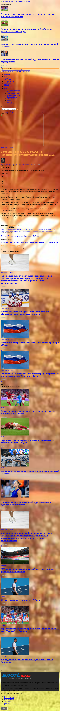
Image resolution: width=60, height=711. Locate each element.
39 (1, 350)
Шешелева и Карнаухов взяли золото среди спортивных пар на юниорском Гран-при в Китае (30, 375)
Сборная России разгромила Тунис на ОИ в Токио (20, 236)
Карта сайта (7, 701)
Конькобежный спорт (14, 95)
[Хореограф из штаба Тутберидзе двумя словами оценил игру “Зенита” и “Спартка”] (15, 623)
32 (1, 288)
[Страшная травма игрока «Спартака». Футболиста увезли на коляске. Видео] (4, 25)
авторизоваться (34, 249)
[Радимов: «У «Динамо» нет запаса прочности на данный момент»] (4, 41)
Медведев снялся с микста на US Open (20, 600)
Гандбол (9, 100)
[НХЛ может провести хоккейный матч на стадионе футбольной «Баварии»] (15, 564)
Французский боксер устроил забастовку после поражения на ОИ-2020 (29, 242)
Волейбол (7, 83)
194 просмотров (6, 164)
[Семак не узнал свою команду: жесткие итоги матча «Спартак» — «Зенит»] (4, 10)
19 (1, 381)
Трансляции (11, 104)
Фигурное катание (13, 93)
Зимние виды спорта (13, 90)
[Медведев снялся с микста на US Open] (15, 595)
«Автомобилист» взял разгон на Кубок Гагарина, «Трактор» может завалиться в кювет (26, 313)
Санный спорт (11, 98)
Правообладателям (9, 699)
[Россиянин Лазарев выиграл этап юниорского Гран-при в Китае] (15, 337)
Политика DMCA (9, 698)
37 (1, 319)
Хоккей (6, 78)
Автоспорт (7, 86)
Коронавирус (11, 92)
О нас (5, 696)
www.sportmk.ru (13, 225)
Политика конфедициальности (13, 705)
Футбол (6, 76)
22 (1, 636)
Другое (6, 88)
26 (1, 577)
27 (1, 510)
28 (1, 479)
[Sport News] (15, 1)
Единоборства (9, 81)
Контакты (7, 703)
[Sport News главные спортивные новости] (16, 679)
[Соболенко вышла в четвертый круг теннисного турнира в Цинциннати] (4, 56)
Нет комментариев (28, 164)
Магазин (7, 74)
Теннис (6, 85)
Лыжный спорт (12, 97)
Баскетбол (7, 80)
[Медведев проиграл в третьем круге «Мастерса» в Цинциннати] (15, 654)
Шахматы (10, 102)
